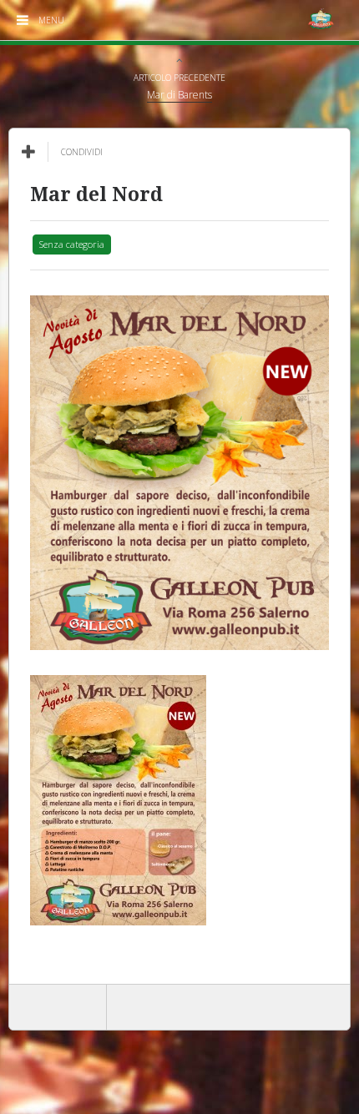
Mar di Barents (179, 95)
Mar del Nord (96, 195)
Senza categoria (71, 244)
